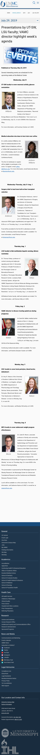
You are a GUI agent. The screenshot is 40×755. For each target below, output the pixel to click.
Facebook (6, 648)
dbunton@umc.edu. (9, 171)
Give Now (4, 540)
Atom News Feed (8, 662)
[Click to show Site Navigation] (38, 2)
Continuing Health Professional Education (14, 568)
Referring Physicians (7, 611)
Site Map (4, 552)
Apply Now (5, 566)
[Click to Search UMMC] (34, 2)
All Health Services (7, 596)
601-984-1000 (17, 717)
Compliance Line (6, 671)
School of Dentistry (7, 575)
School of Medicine (7, 583)
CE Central (5, 535)
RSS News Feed (8, 660)
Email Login (5, 538)
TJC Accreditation (7, 683)
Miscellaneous (12, 6)
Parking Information (7, 550)
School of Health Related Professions (12, 580)
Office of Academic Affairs (9, 570)
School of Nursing (7, 585)
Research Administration (9, 627)
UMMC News (5, 643)
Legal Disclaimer (6, 676)
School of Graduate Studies (9, 578)
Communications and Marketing (11, 638)
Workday (4, 555)
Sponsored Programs (8, 629)
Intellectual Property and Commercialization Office (16, 624)
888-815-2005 (18, 719)
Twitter (5, 650)
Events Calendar (6, 640)
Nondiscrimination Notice (9, 678)
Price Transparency (7, 608)
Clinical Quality (6, 601)
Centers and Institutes (8, 619)
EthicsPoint (5, 673)
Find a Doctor (5, 603)
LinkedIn (6, 657)
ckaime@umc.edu (6, 488)
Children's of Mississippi (8, 599)
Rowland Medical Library (9, 573)
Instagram (6, 655)
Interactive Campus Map (9, 542)
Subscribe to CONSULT (8, 645)
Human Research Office (8, 622)
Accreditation (5, 563)
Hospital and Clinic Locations (10, 606)
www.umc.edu (5, 713)
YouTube (6, 652)
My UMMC (5, 547)
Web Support (5, 685)
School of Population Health (10, 587)
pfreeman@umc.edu (9, 237)
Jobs (3, 545)
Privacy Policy (6, 681)
